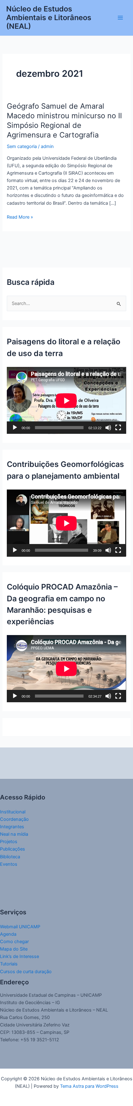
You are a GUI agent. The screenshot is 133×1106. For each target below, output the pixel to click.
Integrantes (12, 827)
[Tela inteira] (118, 428)
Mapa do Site (14, 949)
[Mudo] (108, 428)
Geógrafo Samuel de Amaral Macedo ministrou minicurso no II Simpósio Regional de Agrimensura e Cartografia (64, 120)
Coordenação (14, 819)
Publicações (12, 849)
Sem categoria (22, 146)
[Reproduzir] (15, 428)
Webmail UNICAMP (20, 927)
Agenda (8, 934)
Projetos (8, 841)
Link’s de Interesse (19, 956)
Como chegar (14, 941)
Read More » (20, 216)
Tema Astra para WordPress (89, 1086)
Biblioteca (10, 857)
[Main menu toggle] (120, 17)
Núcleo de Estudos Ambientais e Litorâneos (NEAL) (48, 17)
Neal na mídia (14, 834)
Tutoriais (9, 964)
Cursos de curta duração (26, 971)
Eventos (8, 864)
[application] (66, 400)
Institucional (12, 812)
